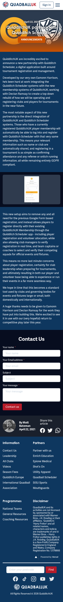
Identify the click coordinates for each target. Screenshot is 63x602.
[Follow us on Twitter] (51, 578)
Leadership (9, 456)
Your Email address (14, 360)
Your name (9, 347)
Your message (11, 385)
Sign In (47, 5)
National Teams (12, 508)
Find (51, 569)
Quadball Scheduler (45, 477)
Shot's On (39, 466)
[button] (57, 5)
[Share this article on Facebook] (42, 430)
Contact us (12, 407)
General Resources (14, 514)
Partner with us (42, 450)
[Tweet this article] (50, 430)
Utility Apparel (41, 472)
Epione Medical (42, 461)
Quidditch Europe (13, 477)
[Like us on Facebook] (15, 578)
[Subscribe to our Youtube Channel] (42, 578)
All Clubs (8, 461)
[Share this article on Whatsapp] (57, 430)
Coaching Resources (15, 519)
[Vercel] (46, 559)
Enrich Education (43, 456)
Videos (7, 466)
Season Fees (10, 472)
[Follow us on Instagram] (33, 578)
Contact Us (9, 450)
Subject (7, 372)
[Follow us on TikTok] (24, 578)
